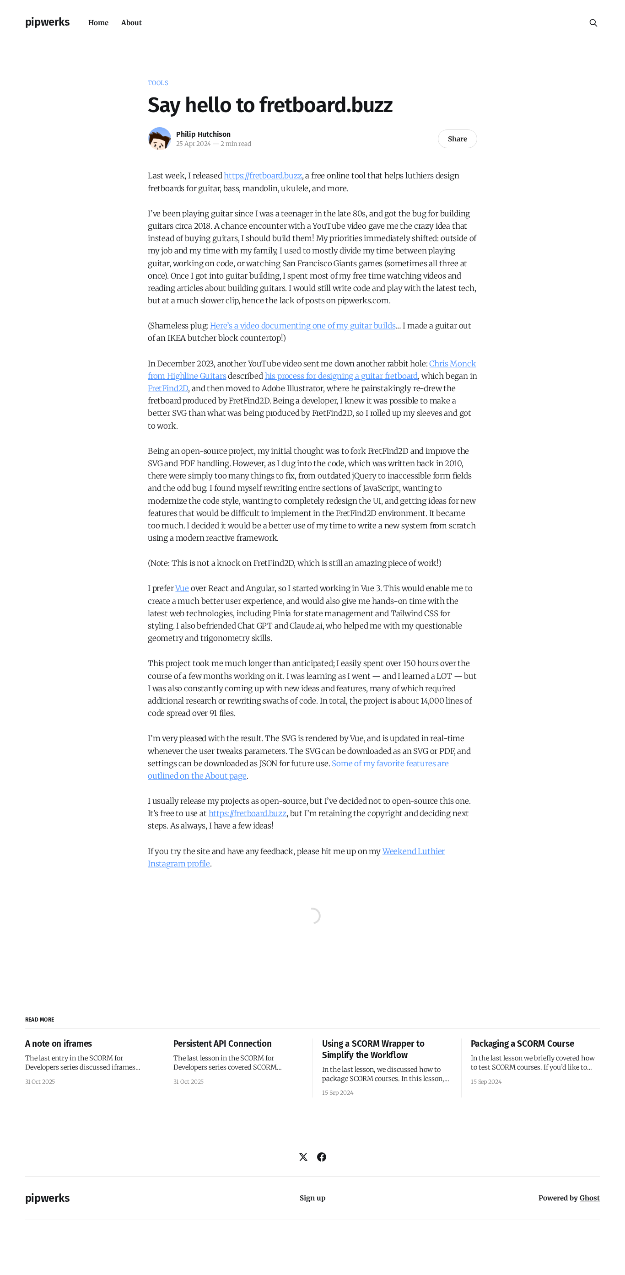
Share (457, 138)
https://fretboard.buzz (263, 176)
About (131, 22)
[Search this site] (593, 23)
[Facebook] (321, 1157)
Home (98, 22)
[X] (303, 1157)
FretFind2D (168, 388)
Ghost (590, 1198)
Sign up (313, 1198)
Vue (182, 588)
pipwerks (47, 22)
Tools (158, 83)
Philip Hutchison (203, 134)
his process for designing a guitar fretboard (341, 376)
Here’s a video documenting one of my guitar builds (302, 326)
